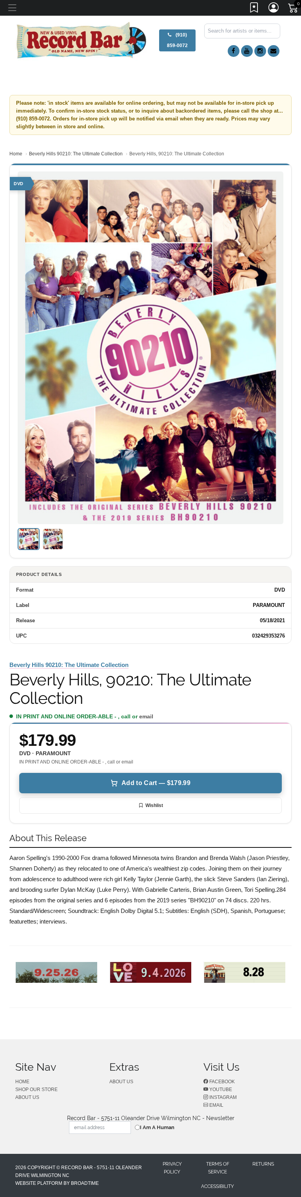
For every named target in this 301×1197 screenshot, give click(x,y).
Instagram (222, 1097)
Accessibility (217, 1186)
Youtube (220, 1089)
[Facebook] (233, 51)
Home (15, 154)
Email (215, 1105)
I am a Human (157, 1127)
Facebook (221, 1081)
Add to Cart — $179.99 (155, 783)
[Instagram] (260, 51)
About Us (27, 1097)
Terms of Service (217, 1168)
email (146, 716)
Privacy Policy (172, 1168)
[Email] (273, 51)
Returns (263, 1164)
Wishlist (154, 805)
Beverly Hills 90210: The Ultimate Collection (76, 154)
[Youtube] (247, 51)
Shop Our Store (36, 1089)
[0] (293, 9)
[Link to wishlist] (254, 9)
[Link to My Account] (273, 9)
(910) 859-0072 (177, 40)
